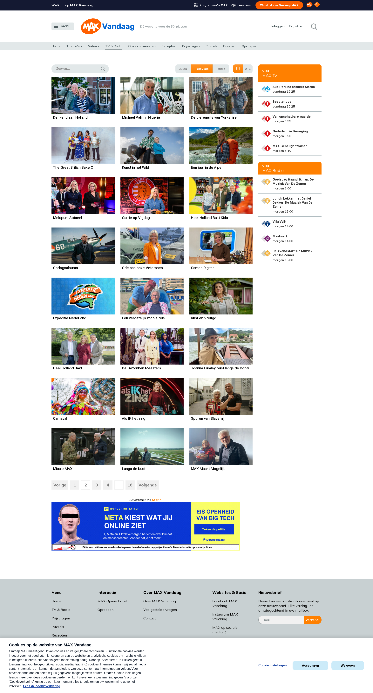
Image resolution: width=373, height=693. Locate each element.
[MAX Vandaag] (107, 26)
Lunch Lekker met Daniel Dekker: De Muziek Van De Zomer (293, 202)
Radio (221, 69)
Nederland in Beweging (290, 131)
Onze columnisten (142, 46)
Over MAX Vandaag (159, 601)
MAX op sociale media (225, 629)
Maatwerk (280, 236)
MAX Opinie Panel (112, 601)
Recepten (168, 46)
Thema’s (73, 46)
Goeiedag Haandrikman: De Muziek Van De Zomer (293, 181)
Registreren (297, 26)
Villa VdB (279, 221)
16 (130, 485)
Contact (149, 618)
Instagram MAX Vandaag (225, 616)
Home (55, 46)
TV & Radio (113, 46)
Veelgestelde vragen (160, 609)
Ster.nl (157, 500)
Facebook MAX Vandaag (224, 603)
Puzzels (211, 46)
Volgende (148, 485)
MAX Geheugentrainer (290, 146)
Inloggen (278, 26)
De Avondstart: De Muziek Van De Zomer (292, 253)
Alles (183, 69)
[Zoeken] (314, 26)
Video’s (93, 46)
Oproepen (249, 46)
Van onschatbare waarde (292, 116)
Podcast (229, 46)
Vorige (59, 485)
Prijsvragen (191, 46)
